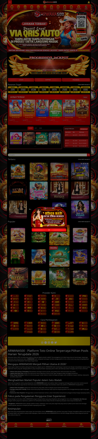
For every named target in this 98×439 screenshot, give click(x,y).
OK (49, 230)
